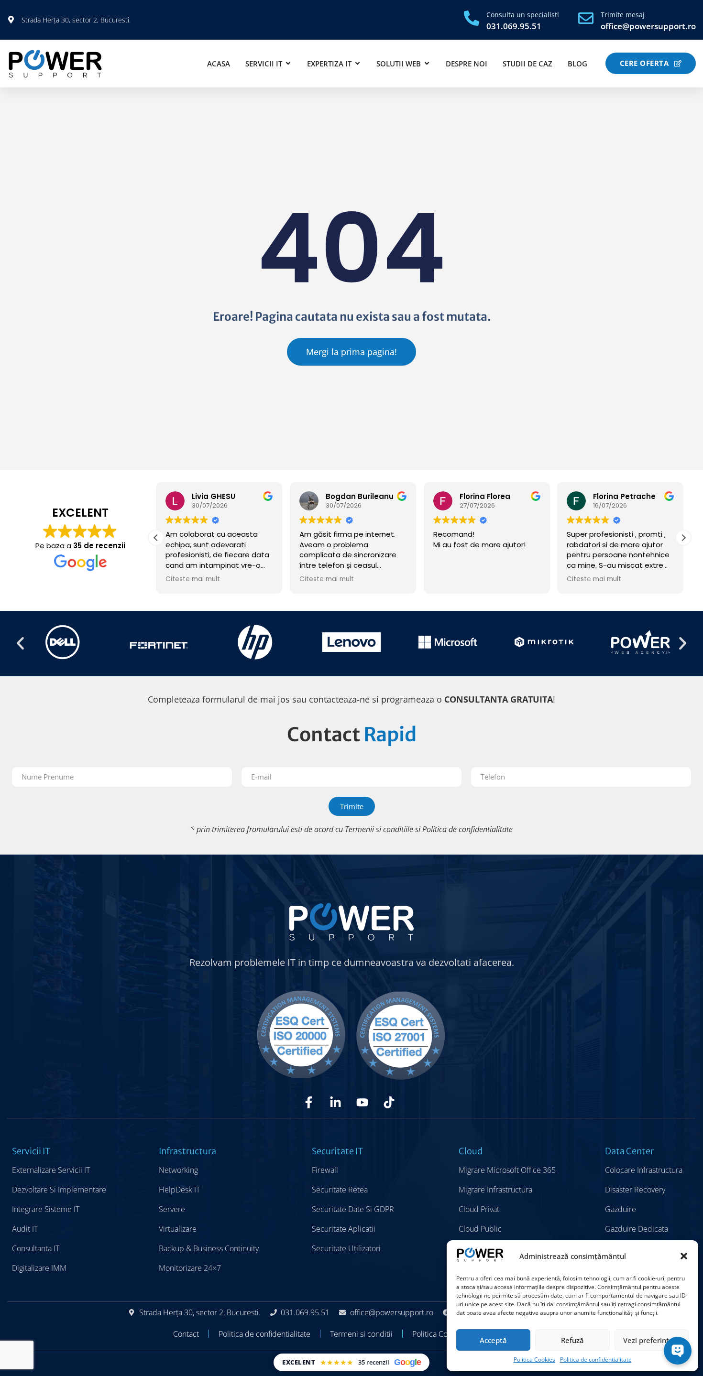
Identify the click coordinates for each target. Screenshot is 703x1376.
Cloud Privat (479, 1209)
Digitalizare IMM (39, 1268)
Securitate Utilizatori (346, 1248)
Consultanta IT (35, 1248)
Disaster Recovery (635, 1189)
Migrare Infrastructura (495, 1189)
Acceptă (493, 1340)
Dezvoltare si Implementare (59, 1189)
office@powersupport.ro (648, 26)
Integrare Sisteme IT (45, 1209)
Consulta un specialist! (522, 14)
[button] (684, 1256)
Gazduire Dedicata (636, 1229)
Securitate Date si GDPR (353, 1209)
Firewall (325, 1170)
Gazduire (620, 1209)
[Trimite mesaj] (585, 18)
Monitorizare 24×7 (190, 1268)
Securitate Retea (340, 1189)
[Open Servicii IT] (288, 63)
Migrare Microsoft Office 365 (507, 1170)
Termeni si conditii (361, 1334)
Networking (178, 1170)
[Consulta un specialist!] (471, 18)
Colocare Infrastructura (643, 1170)
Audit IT (25, 1229)
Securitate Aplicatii (343, 1229)
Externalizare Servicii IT (51, 1170)
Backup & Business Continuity (209, 1248)
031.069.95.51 (513, 26)
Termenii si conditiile (379, 829)
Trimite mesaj (623, 14)
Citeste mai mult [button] (192, 579)
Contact (186, 1334)
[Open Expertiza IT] (357, 63)
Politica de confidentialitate (596, 1359)
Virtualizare (178, 1229)
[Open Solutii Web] (426, 63)
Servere (172, 1209)
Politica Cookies (534, 1359)
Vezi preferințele (651, 1340)
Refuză (572, 1340)
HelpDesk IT (179, 1189)
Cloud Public (480, 1229)
